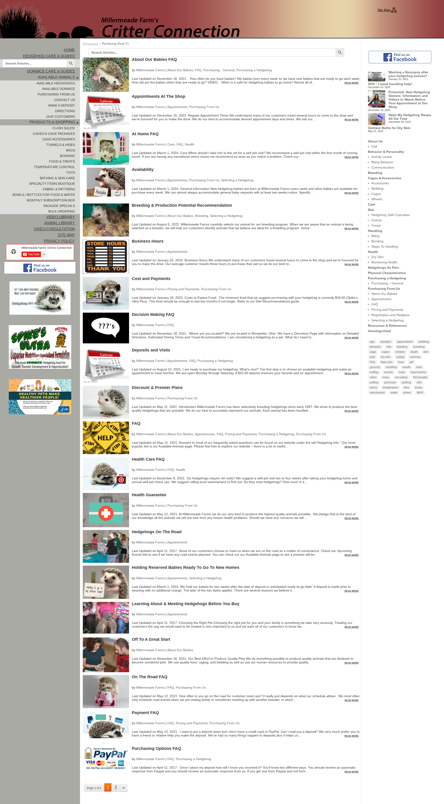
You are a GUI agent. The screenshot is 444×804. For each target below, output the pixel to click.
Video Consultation (54, 229)
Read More (352, 83)
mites (373, 377)
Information (90, 43)
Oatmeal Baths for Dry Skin (389, 128)
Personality (420, 377)
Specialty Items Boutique (52, 183)
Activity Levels (381, 157)
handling (391, 367)
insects (388, 372)
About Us (375, 141)
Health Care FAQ (148, 459)
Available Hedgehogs (56, 83)
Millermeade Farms (150, 70)
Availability (143, 169)
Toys (70, 172)
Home (69, 50)
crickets (400, 352)
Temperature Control (54, 167)
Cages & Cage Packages (54, 134)
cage (373, 352)
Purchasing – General (387, 283)
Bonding (67, 156)
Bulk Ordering (61, 211)
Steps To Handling (384, 246)
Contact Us (64, 100)
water (394, 392)
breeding (419, 346)
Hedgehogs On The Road (157, 532)
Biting (375, 236)
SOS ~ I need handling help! (390, 84)
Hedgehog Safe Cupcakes (390, 215)
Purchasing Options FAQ (156, 748)
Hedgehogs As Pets (383, 267)
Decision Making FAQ (153, 314)
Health (189, 144)
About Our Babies (180, 70)
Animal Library (59, 223)
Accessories (380, 183)
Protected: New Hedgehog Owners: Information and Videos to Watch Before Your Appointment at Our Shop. (409, 99)
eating (400, 357)
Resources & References (387, 325)
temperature (390, 387)
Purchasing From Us (56, 94)
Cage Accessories (58, 139)
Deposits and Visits (151, 350)
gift (411, 362)
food (401, 362)
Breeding (201, 216)
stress (373, 387)
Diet (371, 210)
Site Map (383, 10)
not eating (401, 377)
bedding (424, 341)
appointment (405, 341)
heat (419, 367)
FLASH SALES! (63, 128)
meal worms (418, 372)
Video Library (60, 217)
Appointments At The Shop (158, 96)
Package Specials (59, 206)
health (406, 367)
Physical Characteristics (387, 273)
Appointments (177, 107)
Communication (382, 167)
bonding (402, 346)
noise (385, 377)
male (402, 372)
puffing (374, 382)
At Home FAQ (145, 134)
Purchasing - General (218, 70)
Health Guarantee (149, 495)
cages (385, 352)
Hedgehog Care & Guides (49, 56)
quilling (406, 382)
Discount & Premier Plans (157, 387)
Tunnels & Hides (60, 145)
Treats (376, 225)
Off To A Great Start (151, 639)
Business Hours (147, 241)
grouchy (375, 367)
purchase (390, 382)
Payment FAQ (145, 712)
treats (418, 387)
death (414, 352)
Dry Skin (377, 257)
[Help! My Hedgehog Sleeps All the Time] (376, 119)
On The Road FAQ (149, 677)
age (372, 341)
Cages (376, 194)
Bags (70, 150)
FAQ (198, 70)
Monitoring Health (384, 262)
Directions (65, 111)
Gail (374, 146)
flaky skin (386, 362)
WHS (420, 392)
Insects (376, 220)
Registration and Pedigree (390, 315)
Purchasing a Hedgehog (254, 70)
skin (419, 382)
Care (171, 144)
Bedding (377, 188)
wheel (407, 392)
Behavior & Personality (386, 152)
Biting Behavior (382, 162)
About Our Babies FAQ (154, 59)
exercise (415, 357)
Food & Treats (62, 161)
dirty (372, 357)
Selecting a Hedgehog (237, 180)
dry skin (386, 357)
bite (389, 346)
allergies (385, 341)
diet (425, 352)
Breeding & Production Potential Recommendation (182, 205)
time (406, 387)
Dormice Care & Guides (51, 71)
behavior (375, 346)
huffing (374, 372)
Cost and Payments (151, 278)
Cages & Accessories (384, 178)
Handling (375, 231)
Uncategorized (379, 331)
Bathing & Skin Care (57, 178)
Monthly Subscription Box (51, 200)
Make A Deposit (61, 105)
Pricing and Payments (183, 289)
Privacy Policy (59, 241)
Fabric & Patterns (59, 189)
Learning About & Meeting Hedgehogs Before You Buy (185, 603)
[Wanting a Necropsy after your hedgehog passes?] (376, 76)
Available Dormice (58, 89)
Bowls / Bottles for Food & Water (43, 195)
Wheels (376, 199)
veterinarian (377, 392)
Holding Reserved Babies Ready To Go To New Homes (185, 567)
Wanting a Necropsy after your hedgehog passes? (408, 74)
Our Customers (60, 116)
